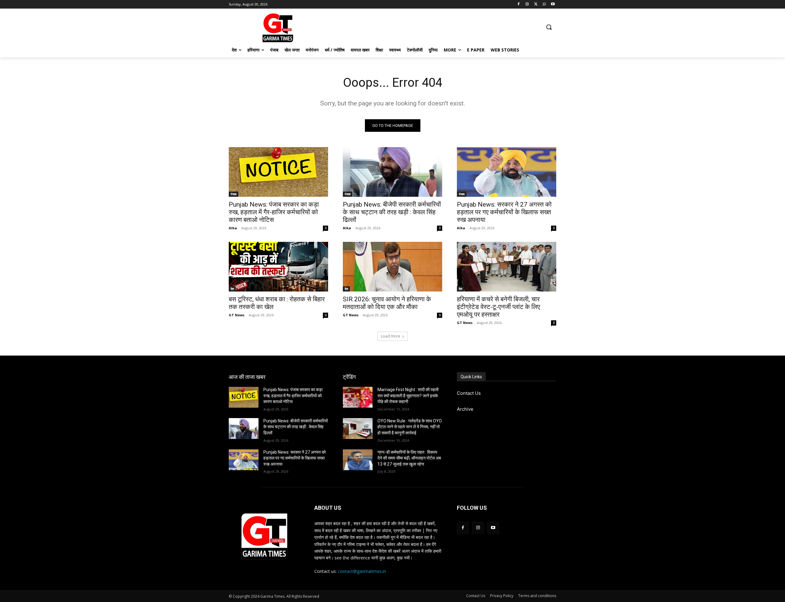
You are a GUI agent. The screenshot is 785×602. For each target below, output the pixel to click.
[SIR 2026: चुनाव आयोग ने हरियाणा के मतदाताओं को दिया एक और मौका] (392, 266)
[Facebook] (518, 4)
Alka (233, 228)
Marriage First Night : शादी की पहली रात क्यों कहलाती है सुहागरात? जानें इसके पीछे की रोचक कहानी (407, 395)
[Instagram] (527, 4)
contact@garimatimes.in (362, 571)
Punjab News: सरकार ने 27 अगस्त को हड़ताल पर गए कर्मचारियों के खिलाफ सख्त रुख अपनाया (504, 212)
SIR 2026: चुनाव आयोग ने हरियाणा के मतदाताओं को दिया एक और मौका (387, 303)
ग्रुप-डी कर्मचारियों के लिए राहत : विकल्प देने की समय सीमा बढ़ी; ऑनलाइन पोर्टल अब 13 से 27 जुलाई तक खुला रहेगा (409, 458)
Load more (390, 336)
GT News (236, 315)
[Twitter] (535, 4)
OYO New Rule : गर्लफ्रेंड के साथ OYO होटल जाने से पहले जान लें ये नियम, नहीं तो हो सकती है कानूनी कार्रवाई (409, 426)
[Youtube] (552, 4)
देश (232, 289)
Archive (465, 409)
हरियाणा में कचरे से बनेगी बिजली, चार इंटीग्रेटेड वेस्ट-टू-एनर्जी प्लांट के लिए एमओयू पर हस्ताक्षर (498, 306)
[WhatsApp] (544, 4)
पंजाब (233, 194)
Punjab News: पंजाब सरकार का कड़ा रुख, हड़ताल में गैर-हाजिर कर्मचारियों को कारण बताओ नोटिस (274, 212)
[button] (549, 27)
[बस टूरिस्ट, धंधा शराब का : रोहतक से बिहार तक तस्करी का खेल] (278, 266)
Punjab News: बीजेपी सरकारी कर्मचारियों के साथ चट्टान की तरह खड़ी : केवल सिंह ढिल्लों (392, 212)
